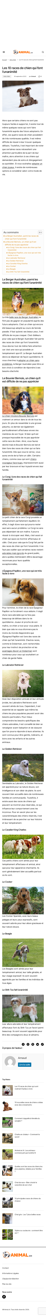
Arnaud (22, 1058)
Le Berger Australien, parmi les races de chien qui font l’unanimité (22, 237)
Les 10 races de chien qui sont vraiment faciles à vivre (26, 1087)
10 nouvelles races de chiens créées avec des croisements (29, 1103)
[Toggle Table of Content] (38, 232)
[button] (3, 52)
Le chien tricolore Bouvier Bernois (18, 416)
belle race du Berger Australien (24, 317)
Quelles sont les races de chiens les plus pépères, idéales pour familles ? (28, 1169)
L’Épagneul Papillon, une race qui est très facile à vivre (24, 254)
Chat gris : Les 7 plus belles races (28, 1214)
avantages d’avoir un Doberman (17, 651)
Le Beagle (12, 269)
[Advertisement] (23, 24)
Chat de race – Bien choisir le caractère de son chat (26, 1183)
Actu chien (13, 60)
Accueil (4, 60)
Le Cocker (12, 266)
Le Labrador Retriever (16, 258)
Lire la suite (24, 1064)
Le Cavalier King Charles (18, 264)
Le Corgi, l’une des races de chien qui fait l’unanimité (24, 248)
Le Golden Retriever (16, 261)
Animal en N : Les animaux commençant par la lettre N (25, 1151)
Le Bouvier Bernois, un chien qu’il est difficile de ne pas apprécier (20, 243)
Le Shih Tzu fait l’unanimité (18, 272)
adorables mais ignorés (13, 553)
